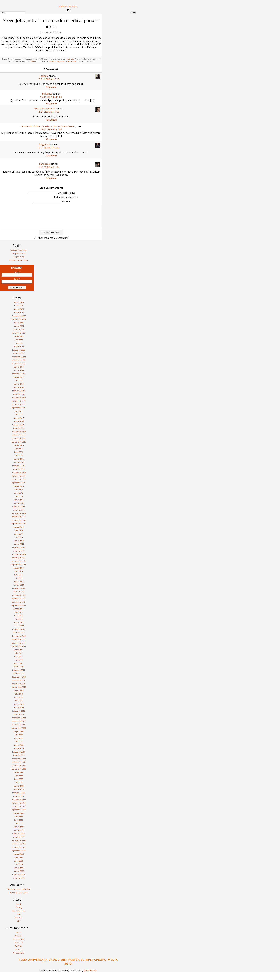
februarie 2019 (18, 373)
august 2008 (19, 772)
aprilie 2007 (19, 827)
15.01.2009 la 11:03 (48, 111)
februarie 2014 (18, 547)
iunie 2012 (18, 615)
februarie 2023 (18, 350)
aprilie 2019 (19, 367)
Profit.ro (18, 946)
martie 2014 (19, 544)
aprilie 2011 (19, 663)
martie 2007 (19, 830)
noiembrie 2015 (18, 476)
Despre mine (18, 256)
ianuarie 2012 (18, 632)
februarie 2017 (18, 425)
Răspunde (51, 87)
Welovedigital (18, 953)
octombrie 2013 (18, 561)
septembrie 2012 (18, 605)
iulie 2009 (19, 735)
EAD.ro (19, 932)
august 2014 (19, 527)
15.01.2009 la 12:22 (48, 147)
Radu (19, 914)
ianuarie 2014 (18, 551)
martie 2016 (19, 462)
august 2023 (19, 336)
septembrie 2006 (18, 850)
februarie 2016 (18, 465)
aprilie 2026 (19, 302)
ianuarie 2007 (18, 837)
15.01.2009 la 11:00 (51, 96)
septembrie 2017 (18, 408)
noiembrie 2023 (18, 333)
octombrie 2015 (18, 479)
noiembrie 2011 (18, 639)
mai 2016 (19, 455)
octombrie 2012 (18, 602)
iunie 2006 (18, 861)
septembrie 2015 (18, 482)
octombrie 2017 (18, 404)
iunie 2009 (18, 738)
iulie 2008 (19, 775)
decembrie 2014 (19, 513)
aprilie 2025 (19, 309)
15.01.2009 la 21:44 (48, 167)
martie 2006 (19, 871)
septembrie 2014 (18, 523)
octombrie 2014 (18, 520)
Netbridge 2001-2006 (19, 892)
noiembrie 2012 (18, 598)
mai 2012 (19, 619)
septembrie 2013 (18, 564)
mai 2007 (19, 823)
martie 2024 (19, 326)
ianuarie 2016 (18, 469)
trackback (72, 61)
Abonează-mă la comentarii (53, 237)
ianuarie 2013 (18, 591)
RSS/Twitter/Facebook (18, 260)
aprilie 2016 (19, 459)
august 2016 (19, 445)
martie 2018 (19, 387)
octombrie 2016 (18, 438)
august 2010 (19, 690)
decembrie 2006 (19, 840)
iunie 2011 (18, 656)
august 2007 (19, 813)
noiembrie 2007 (18, 803)
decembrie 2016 (19, 431)
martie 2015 (19, 503)
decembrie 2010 (19, 677)
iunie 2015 (18, 493)
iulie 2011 (19, 653)
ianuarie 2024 (18, 329)
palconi (44, 75)
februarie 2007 (18, 833)
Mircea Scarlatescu (44, 108)
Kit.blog (18, 907)
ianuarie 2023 (18, 353)
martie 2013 (19, 585)
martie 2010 (19, 707)
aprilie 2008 (19, 786)
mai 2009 (19, 741)
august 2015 (19, 486)
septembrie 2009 (18, 728)
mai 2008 (19, 782)
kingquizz (44, 144)
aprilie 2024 (19, 322)
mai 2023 (19, 343)
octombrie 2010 (18, 683)
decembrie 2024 (19, 316)
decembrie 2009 (19, 718)
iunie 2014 (18, 534)
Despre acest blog (18, 250)
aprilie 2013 (19, 581)
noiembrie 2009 (18, 721)
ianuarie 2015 (18, 510)
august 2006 (19, 854)
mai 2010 (19, 700)
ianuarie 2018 (18, 394)
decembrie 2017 (19, 397)
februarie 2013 (18, 588)
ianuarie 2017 (18, 428)
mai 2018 (19, 380)
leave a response (56, 61)
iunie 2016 (18, 452)
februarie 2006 (18, 874)
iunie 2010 (18, 697)
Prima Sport (18, 939)
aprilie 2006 (19, 867)
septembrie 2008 (18, 769)
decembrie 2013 (19, 554)
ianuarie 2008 (18, 796)
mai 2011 (19, 660)
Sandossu (44, 163)
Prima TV (19, 942)
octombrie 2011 (18, 643)
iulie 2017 (19, 411)
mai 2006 (19, 864)
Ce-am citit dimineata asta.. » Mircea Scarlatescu (47, 126)
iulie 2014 (19, 530)
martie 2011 (19, 666)
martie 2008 (19, 789)
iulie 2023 (19, 339)
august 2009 (19, 731)
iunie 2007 (18, 820)
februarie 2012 (18, 629)
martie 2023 (19, 346)
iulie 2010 (19, 694)
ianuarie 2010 (18, 714)
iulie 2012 (19, 612)
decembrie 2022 (19, 356)
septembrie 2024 (18, 319)
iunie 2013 (18, 574)
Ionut (18, 904)
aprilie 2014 (19, 540)
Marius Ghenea (18, 911)
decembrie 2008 (19, 758)
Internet (70, 59)
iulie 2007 (19, 816)
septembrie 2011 (18, 646)
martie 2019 (19, 370)
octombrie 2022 (18, 363)
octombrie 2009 (18, 724)
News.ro (18, 936)
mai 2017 (19, 414)
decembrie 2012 (19, 595)
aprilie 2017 (19, 418)
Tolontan (19, 917)
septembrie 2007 (18, 809)
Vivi (18, 921)
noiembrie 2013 (18, 557)
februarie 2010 (18, 711)
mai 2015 (19, 496)
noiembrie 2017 (18, 401)
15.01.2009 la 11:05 (51, 129)
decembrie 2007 (19, 799)
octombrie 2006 (18, 847)
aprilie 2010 (19, 704)
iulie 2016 (19, 448)
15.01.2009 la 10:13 (48, 79)
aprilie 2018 (19, 384)
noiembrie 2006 (18, 844)
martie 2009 (19, 748)
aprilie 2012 (19, 622)
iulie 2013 (19, 571)
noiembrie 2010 (18, 680)
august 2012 (19, 609)
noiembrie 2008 (18, 762)
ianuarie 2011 (18, 673)
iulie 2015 (19, 489)
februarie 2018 (18, 390)
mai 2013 (19, 578)
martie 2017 (19, 421)
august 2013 (19, 568)
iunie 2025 (18, 305)
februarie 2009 (18, 752)
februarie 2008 (18, 792)
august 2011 (19, 649)
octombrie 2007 (18, 806)
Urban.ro (19, 949)
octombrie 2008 (18, 765)
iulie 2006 (19, 857)
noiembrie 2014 (18, 517)
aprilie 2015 (19, 499)
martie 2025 (19, 312)
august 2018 (19, 377)
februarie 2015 (18, 506)
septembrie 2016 (18, 442)
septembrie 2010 (18, 687)
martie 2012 (19, 626)
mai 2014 (19, 537)
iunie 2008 (18, 779)
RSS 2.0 (33, 61)
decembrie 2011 (19, 636)
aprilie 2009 (19, 745)
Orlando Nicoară (68, 6)
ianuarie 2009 (18, 755)
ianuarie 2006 (18, 878)
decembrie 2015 (19, 472)
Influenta (47, 93)
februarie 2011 (18, 670)
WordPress (90, 970)
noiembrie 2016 (18, 435)
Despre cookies (18, 253)
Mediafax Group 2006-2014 (18, 889)
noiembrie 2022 (18, 360)
